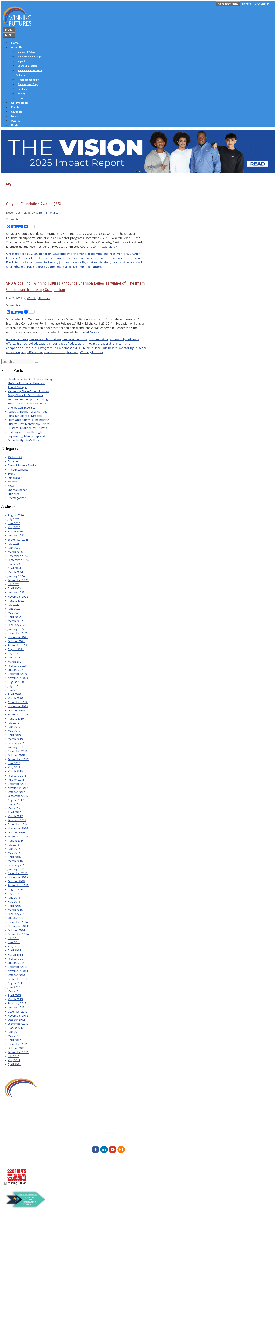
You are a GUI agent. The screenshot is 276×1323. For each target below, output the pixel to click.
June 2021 (14, 657)
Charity (135, 254)
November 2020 (18, 678)
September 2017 (18, 796)
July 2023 (13, 584)
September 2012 (18, 1023)
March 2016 (15, 861)
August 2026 (16, 515)
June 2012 (14, 1032)
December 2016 (18, 824)
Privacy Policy (19, 1301)
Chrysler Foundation (33, 258)
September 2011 (18, 1052)
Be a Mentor (262, 3)
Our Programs (19, 102)
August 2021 (16, 649)
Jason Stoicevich (46, 262)
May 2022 (14, 613)
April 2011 (14, 1064)
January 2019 (16, 747)
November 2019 (18, 706)
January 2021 (16, 670)
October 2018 (16, 755)
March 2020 (15, 698)
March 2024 (15, 572)
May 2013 (14, 991)
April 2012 (14, 1040)
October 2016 (16, 832)
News (14, 116)
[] (36, 362)
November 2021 (18, 637)
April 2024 (14, 568)
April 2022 (14, 617)
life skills (87, 348)
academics (94, 254)
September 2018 (18, 759)
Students (16, 111)
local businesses (123, 262)
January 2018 (16, 779)
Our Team (23, 89)
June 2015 (14, 897)
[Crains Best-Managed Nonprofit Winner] (16, 1184)
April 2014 (14, 950)
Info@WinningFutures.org (29, 1121)
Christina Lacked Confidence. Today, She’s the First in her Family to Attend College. (30, 383)
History (21, 93)
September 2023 (18, 580)
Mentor (12, 481)
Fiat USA (12, 262)
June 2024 (14, 564)
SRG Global (35, 352)
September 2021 (18, 645)
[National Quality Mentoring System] (25, 1207)
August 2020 (16, 682)
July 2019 (13, 722)
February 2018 (17, 775)
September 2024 (18, 560)
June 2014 (14, 942)
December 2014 (18, 922)
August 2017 (16, 800)
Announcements (17, 339)
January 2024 (16, 576)
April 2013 (14, 995)
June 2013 (14, 987)
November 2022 (18, 596)
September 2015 (18, 885)
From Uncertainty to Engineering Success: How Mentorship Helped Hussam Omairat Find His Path (29, 424)
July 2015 (13, 893)
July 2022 (13, 604)
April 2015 (14, 906)
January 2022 (16, 629)
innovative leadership (99, 343)
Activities (13, 461)
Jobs (20, 98)
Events (15, 107)
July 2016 (13, 844)
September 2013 (18, 979)
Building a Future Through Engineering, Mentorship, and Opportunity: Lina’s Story (26, 436)
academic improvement (69, 254)
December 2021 (18, 633)
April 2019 (14, 735)
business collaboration (45, 339)
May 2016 (14, 853)
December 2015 (18, 873)
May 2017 (14, 808)
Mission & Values (27, 52)
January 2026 (16, 535)
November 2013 (18, 971)
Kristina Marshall (98, 262)
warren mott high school (61, 352)
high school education (32, 343)
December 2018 (18, 751)
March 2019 (15, 739)
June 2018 (14, 763)
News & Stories (20, 1289)
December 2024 (18, 556)
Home (15, 43)
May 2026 (14, 527)
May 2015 (14, 901)
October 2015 (16, 881)
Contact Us (18, 125)
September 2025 (18, 539)
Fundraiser (15, 477)
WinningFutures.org (35, 1309)
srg (75, 267)
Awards (15, 120)
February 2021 (17, 665)
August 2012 (16, 1028)
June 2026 (14, 523)
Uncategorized (16, 254)
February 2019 (17, 743)
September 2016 (18, 836)
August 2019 (16, 718)
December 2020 (18, 674)
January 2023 (16, 592)
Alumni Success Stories (22, 465)
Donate (246, 3)
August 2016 (16, 840)
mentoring (64, 267)
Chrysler (11, 258)
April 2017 (14, 812)
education (118, 258)
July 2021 (13, 653)
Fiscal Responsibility (28, 79)
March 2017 (15, 816)
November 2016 (18, 828)
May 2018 (14, 767)
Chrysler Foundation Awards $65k (34, 204)
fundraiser (26, 262)
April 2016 (14, 857)
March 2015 (15, 910)
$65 (29, 254)
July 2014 (13, 938)
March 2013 (15, 999)
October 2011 (16, 1048)
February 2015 (17, 914)
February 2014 (17, 958)
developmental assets (81, 258)
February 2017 (17, 820)
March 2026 (15, 531)
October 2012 (16, 1019)
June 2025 (14, 547)
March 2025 (15, 551)
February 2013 (17, 1003)
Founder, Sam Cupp (28, 84)
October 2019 (16, 710)
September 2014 (18, 934)
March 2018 (15, 771)
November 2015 (18, 877)
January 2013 (16, 1007)
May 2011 (14, 1060)
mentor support (44, 267)
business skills (98, 339)
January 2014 (16, 962)
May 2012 (14, 1036)
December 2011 (18, 1044)
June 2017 (14, 804)
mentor (26, 267)
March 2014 (15, 954)
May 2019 (14, 731)
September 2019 (18, 714)
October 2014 (16, 930)
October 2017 (16, 792)
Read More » (109, 246)
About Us (16, 47)
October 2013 (16, 975)
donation (104, 258)
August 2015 (16, 889)
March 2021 (15, 661)
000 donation (43, 254)
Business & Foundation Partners (29, 72)
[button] (138, 151)
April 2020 (14, 694)
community (56, 258)
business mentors (115, 254)
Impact (21, 61)
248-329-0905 (22, 1117)
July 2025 (13, 543)
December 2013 (18, 966)
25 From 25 (15, 457)
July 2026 (13, 519)
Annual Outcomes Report (31, 56)
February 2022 (17, 625)
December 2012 (18, 1011)
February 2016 (17, 865)
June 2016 (14, 849)
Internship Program (38, 348)
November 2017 (18, 787)
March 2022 (15, 621)
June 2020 (14, 690)
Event (11, 473)
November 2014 (18, 926)
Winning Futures (90, 267)
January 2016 (16, 869)
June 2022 (14, 608)
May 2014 (14, 946)
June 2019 (14, 727)
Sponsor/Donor (17, 490)
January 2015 (16, 918)
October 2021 (16, 641)
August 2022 (16, 600)
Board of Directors (27, 66)
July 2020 (13, 686)
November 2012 (18, 1015)
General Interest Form (24, 1242)
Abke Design (33, 1318)
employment (136, 258)
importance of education (66, 343)
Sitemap (10, 1314)
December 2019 (18, 702)
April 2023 (14, 588)
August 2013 (16, 983)
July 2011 (13, 1056)
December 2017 (18, 783)
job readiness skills (72, 262)
